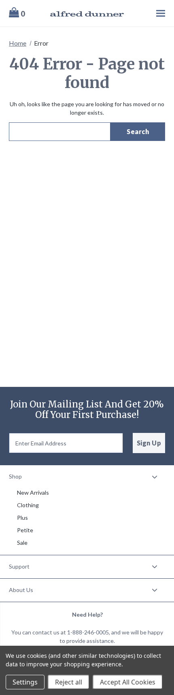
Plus (22, 517)
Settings (25, 682)
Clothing (28, 505)
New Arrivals (33, 492)
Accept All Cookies (127, 682)
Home (17, 43)
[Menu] (149, 13)
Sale (22, 542)
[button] (87, 476)
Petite (25, 530)
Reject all (68, 682)
